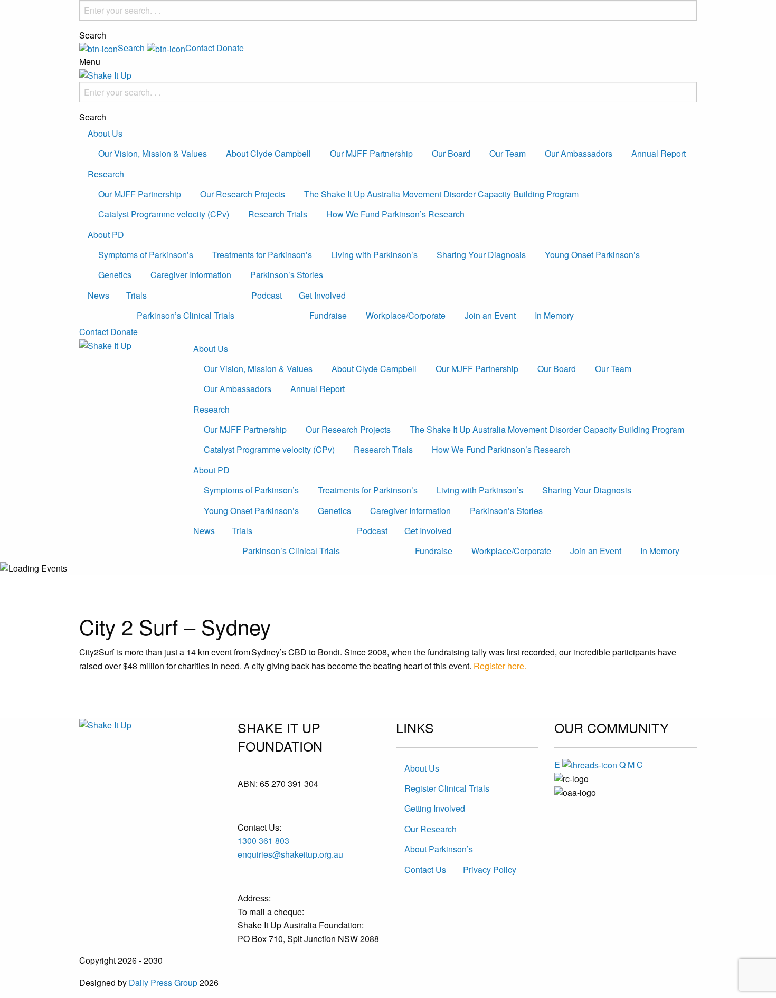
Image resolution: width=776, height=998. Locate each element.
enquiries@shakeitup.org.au (290, 854)
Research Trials (277, 214)
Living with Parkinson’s (374, 255)
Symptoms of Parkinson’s (145, 255)
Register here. (500, 666)
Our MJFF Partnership (371, 153)
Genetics (114, 275)
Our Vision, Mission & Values (152, 153)
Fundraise (328, 315)
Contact (93, 332)
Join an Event (490, 315)
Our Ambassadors (578, 153)
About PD (106, 235)
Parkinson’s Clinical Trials (185, 315)
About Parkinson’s (438, 849)
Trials (136, 295)
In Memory (554, 315)
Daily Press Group (163, 982)
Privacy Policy (489, 869)
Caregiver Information (190, 275)
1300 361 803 (263, 840)
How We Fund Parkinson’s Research (395, 214)
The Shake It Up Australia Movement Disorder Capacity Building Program (441, 194)
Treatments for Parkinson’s (262, 255)
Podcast (266, 295)
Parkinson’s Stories (286, 275)
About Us (105, 133)
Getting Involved (434, 808)
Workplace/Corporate (406, 315)
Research (106, 174)
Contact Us (425, 869)
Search (92, 35)
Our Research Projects (242, 194)
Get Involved (322, 295)
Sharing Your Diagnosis (481, 255)
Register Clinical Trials (446, 788)
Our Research (430, 829)
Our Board (451, 153)
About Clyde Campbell (268, 153)
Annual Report (658, 153)
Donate (230, 48)
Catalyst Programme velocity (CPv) (163, 214)
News (98, 295)
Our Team (507, 153)
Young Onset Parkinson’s (592, 255)
